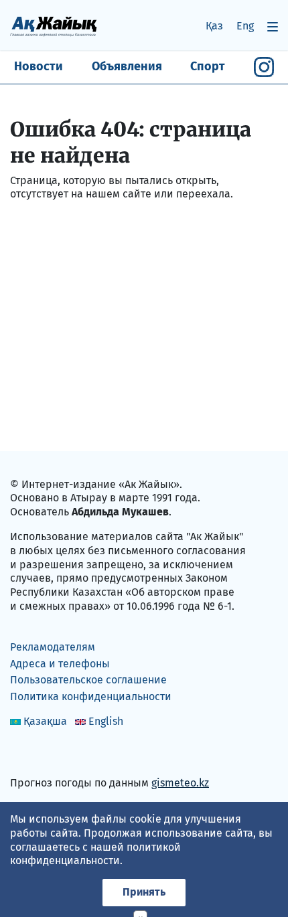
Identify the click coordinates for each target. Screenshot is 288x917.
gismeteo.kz (180, 782)
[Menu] (272, 26)
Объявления (127, 66)
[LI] (39, 754)
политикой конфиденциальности (95, 854)
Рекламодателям (52, 647)
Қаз (214, 25)
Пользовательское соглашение (88, 679)
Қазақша (45, 721)
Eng (245, 25)
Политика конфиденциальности (90, 696)
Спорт (207, 66)
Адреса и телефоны (60, 663)
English (105, 721)
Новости (38, 66)
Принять (144, 892)
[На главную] (53, 25)
